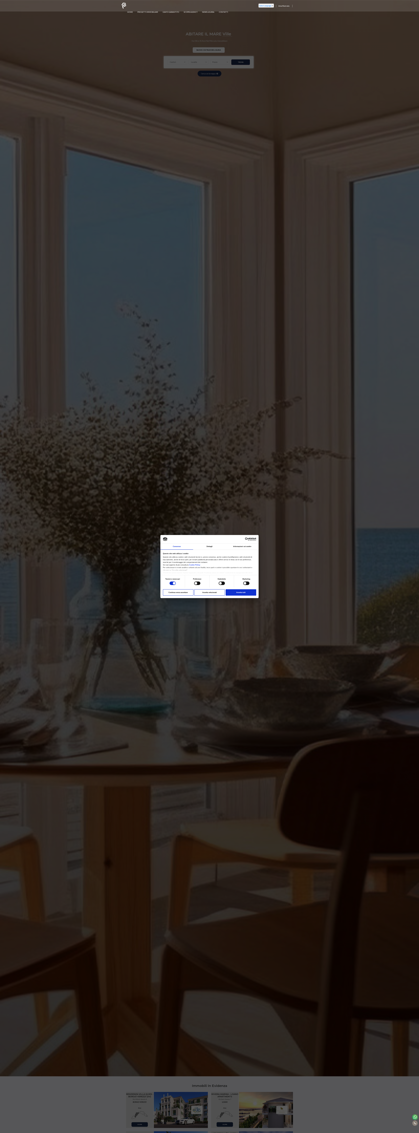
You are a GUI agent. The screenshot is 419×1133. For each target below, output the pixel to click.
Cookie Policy (194, 565)
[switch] (197, 583)
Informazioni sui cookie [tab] (242, 546)
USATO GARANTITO (171, 12)
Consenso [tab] (177, 546)
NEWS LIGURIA (208, 12)
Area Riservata (283, 6)
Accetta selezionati (209, 592)
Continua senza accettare (178, 592)
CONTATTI (223, 12)
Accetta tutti (241, 592)
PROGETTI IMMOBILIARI (147, 12)
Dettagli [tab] (210, 546)
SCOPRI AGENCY (190, 12)
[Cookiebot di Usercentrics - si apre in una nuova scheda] (246, 539)
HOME (130, 12)
